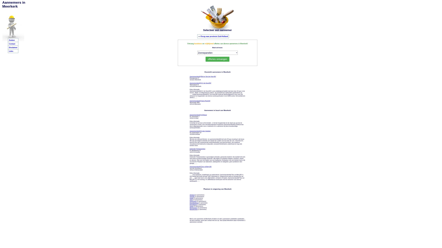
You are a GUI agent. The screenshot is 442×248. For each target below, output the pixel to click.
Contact (12, 44)
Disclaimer (13, 47)
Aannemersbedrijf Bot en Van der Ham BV (203, 76)
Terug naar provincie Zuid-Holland (214, 36)
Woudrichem (194, 209)
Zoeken (12, 40)
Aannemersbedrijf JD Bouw (198, 115)
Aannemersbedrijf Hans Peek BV (200, 101)
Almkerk (192, 195)
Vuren (191, 206)
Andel (191, 198)
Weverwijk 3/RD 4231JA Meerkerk (200, 102)
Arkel (191, 200)
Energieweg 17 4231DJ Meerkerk (203, 78)
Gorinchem (193, 201)
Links (11, 51)
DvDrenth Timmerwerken (197, 149)
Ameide (192, 196)
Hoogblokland (194, 203)
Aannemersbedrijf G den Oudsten (200, 131)
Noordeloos (193, 204)
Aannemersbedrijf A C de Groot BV (200, 83)
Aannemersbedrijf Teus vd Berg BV (201, 167)
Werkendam (193, 208)
